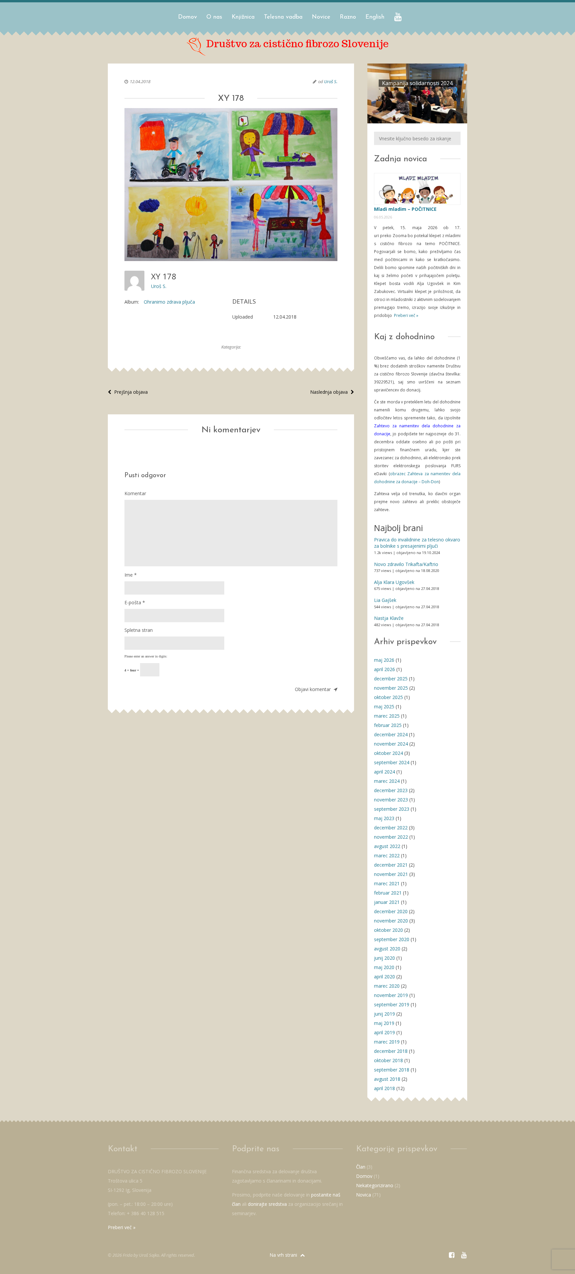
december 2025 (391, 678)
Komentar (135, 493)
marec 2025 (387, 716)
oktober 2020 (388, 930)
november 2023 (391, 799)
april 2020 (384, 976)
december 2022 (391, 827)
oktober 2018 (388, 1060)
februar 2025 (388, 725)
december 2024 (391, 734)
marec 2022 (387, 855)
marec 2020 (387, 986)
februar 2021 (388, 893)
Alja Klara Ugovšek (394, 582)
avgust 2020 (387, 948)
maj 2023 (384, 818)
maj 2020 (384, 967)
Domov (187, 17)
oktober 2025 (388, 697)
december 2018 (391, 1051)
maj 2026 (384, 660)
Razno (348, 17)
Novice (321, 17)
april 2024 (384, 772)
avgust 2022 (387, 846)
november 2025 (391, 688)
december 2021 (391, 865)
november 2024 (391, 744)
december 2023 (391, 790)
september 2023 (391, 809)
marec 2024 (387, 781)
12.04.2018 (140, 81)
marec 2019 (387, 1042)
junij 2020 (384, 958)
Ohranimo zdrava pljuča (169, 302)
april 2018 (384, 1088)
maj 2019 (384, 1023)
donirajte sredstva (267, 1204)
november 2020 (391, 921)
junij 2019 (384, 1014)
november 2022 (391, 837)
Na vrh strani (284, 1255)
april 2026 (384, 669)
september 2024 (391, 762)
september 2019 (391, 1004)
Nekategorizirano (374, 1185)
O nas (214, 17)
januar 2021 (387, 902)
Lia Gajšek (385, 600)
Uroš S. (330, 81)
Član (360, 1167)
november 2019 (391, 995)
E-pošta (134, 602)
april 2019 (384, 1032)
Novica (363, 1195)
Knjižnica (243, 17)
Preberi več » (405, 315)
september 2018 (391, 1069)
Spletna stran (138, 630)
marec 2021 (387, 883)
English (374, 17)
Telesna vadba (283, 17)
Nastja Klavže (389, 618)
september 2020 (391, 939)
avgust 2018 (387, 1079)
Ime (130, 575)
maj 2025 (384, 706)
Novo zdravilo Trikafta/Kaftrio (406, 564)
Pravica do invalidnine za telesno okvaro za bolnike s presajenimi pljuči (417, 542)
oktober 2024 (388, 753)
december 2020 (391, 911)
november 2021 (391, 874)
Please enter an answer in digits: (145, 656)
